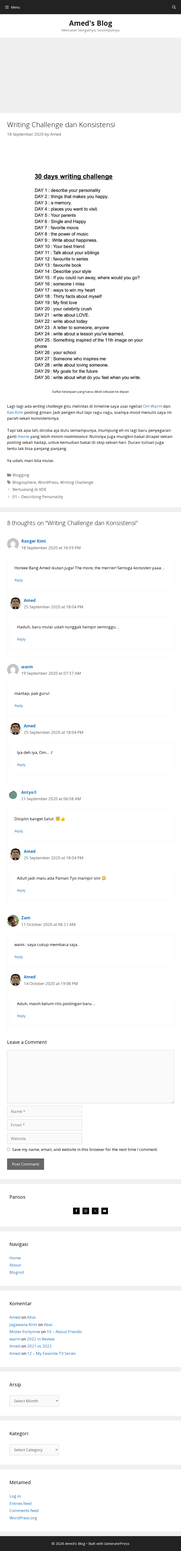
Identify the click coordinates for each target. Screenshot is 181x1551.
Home (15, 1258)
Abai (31, 1317)
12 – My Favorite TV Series (51, 1353)
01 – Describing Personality (37, 496)
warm (27, 667)
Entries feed (20, 1503)
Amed (30, 600)
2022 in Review (40, 1339)
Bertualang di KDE (29, 489)
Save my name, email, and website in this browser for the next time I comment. (85, 1149)
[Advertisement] (90, 73)
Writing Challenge (76, 482)
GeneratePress (116, 1543)
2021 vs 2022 (39, 1346)
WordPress (48, 482)
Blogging (20, 475)
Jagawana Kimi (23, 1324)
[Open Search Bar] (174, 7)
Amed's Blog (90, 23)
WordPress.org (23, 1518)
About (15, 1265)
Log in (15, 1496)
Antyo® (29, 792)
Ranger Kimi (33, 541)
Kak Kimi (15, 412)
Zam (25, 917)
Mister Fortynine (24, 1331)
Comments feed (24, 1510)
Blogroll (16, 1272)
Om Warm (152, 406)
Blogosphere (24, 482)
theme (23, 436)
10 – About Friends (64, 1331)
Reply (18, 580)
